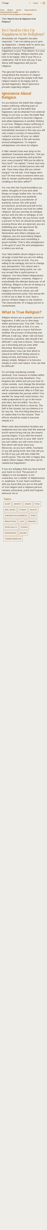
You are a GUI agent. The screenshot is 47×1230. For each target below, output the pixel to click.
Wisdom (10, 10)
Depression (10, 533)
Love (21, 521)
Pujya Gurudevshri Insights (9, 12)
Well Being (10, 510)
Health (33, 510)
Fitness (23, 510)
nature (23, 533)
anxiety (18, 504)
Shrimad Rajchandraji (16, 515)
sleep (7, 504)
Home (2, 10)
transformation (13, 539)
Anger (28, 504)
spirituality (11, 527)
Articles (18, 10)
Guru (33, 515)
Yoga (37, 504)
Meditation (10, 521)
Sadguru (31, 521)
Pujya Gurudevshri (30, 10)
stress (24, 527)
